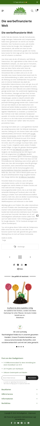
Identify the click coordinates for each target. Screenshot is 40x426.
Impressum (32, 413)
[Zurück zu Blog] (20, 257)
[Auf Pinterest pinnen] (18, 265)
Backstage (21, 247)
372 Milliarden (21, 154)
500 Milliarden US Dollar (21, 150)
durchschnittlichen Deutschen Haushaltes (15, 170)
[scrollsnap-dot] (16, 346)
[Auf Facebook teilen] (14, 265)
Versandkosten (20, 419)
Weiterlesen (20, 318)
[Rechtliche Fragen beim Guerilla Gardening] (30, 257)
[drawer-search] (32, 11)
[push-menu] (3, 11)
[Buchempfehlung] (10, 257)
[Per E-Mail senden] (26, 265)
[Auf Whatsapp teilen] (22, 265)
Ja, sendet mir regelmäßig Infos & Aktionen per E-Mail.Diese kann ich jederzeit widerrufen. (17, 382)
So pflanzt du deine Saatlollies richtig (20, 308)
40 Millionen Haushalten (27, 177)
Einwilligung (12, 383)
